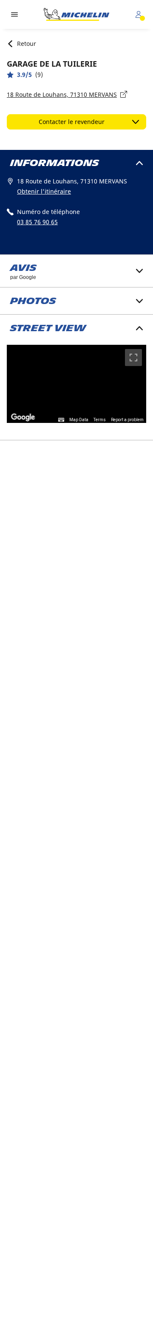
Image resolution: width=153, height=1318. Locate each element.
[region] (76, 384)
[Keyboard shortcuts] (61, 420)
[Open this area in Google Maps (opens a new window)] (23, 417)
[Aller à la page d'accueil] (76, 14)
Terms (100, 419)
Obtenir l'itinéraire (44, 191)
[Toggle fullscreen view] (133, 357)
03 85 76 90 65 (37, 222)
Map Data (78, 419)
